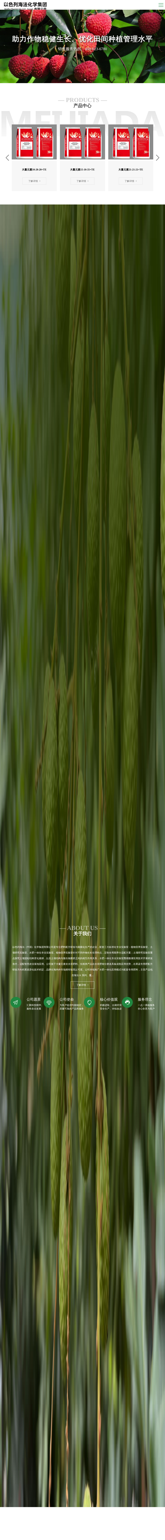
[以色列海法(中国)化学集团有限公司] (25, 5)
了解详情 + (34, 181)
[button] (80, 80)
